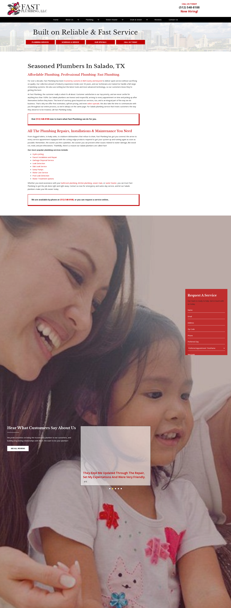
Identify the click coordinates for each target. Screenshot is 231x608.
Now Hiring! (189, 11)
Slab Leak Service (39, 166)
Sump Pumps (37, 169)
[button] (78, 20)
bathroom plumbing (69, 183)
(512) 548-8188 (189, 7)
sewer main (97, 183)
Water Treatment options (43, 178)
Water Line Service (40, 172)
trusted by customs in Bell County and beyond (83, 81)
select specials (93, 103)
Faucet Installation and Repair (44, 157)
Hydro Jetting (38, 154)
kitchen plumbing (85, 183)
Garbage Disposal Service (43, 160)
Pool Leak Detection (40, 175)
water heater (111, 183)
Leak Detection (38, 163)
